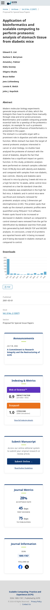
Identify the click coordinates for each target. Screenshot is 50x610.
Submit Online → (24, 461)
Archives (14, 9)
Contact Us (26, 604)
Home (5, 9)
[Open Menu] (3, 3)
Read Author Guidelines (24, 468)
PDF (8, 287)
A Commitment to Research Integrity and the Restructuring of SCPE (23, 352)
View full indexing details (23, 420)
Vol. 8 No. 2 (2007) (29, 9)
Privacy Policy (36, 601)
